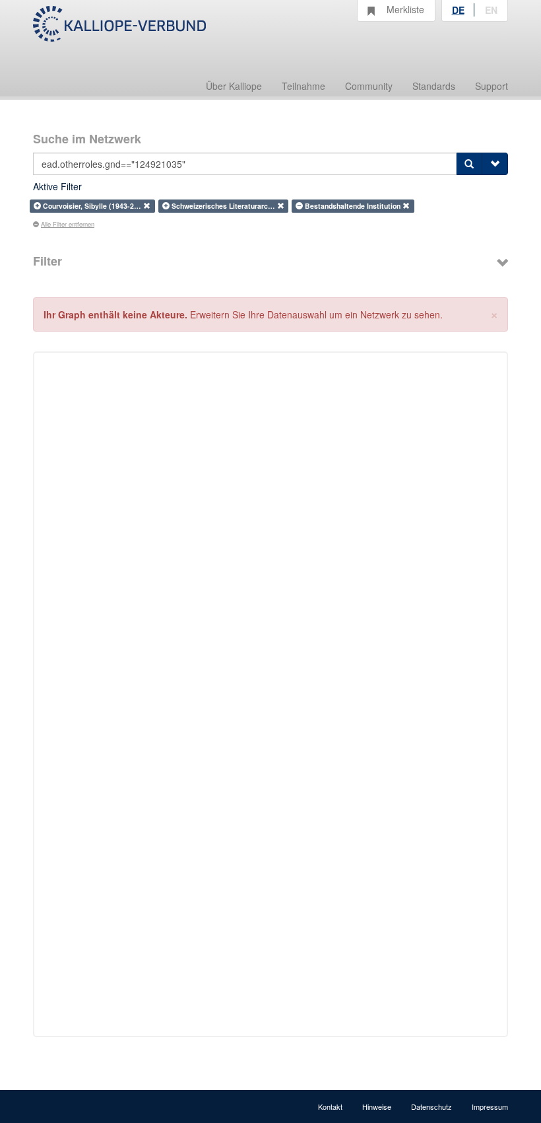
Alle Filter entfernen (67, 224)
